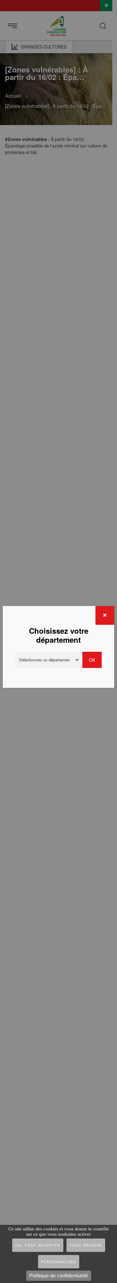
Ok (92, 660)
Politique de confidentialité (58, 1275)
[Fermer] (104, 615)
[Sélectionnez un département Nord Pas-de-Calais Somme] (49, 660)
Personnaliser (58, 1262)
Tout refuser (86, 1245)
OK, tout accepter (37, 1245)
